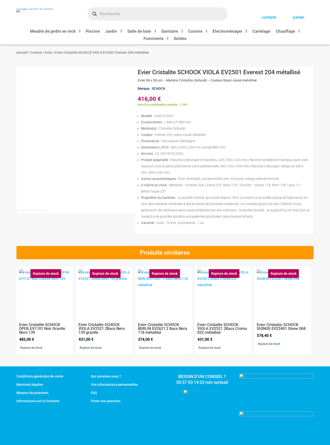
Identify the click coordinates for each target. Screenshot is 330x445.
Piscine (93, 32)
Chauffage (285, 32)
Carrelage (261, 32)
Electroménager (227, 32)
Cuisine (195, 32)
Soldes (180, 39)
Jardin (111, 32)
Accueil (22, 52)
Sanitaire (169, 32)
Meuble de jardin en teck (53, 32)
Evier (48, 52)
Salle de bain (139, 32)
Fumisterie (153, 39)
